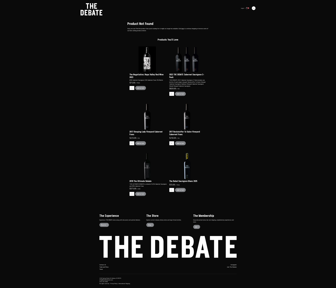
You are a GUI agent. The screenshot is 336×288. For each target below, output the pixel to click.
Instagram (234, 265)
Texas (101, 269)
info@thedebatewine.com (106, 280)
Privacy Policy (113, 283)
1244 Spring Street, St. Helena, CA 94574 (110, 278)
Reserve (103, 225)
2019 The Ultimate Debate (141, 181)
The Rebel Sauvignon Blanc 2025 (183, 181)
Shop (149, 225)
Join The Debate (232, 267)
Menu (253, 8)
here (182, 28)
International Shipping (124, 283)
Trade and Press (104, 267)
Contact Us (102, 265)
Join (196, 227)
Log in (242, 8)
